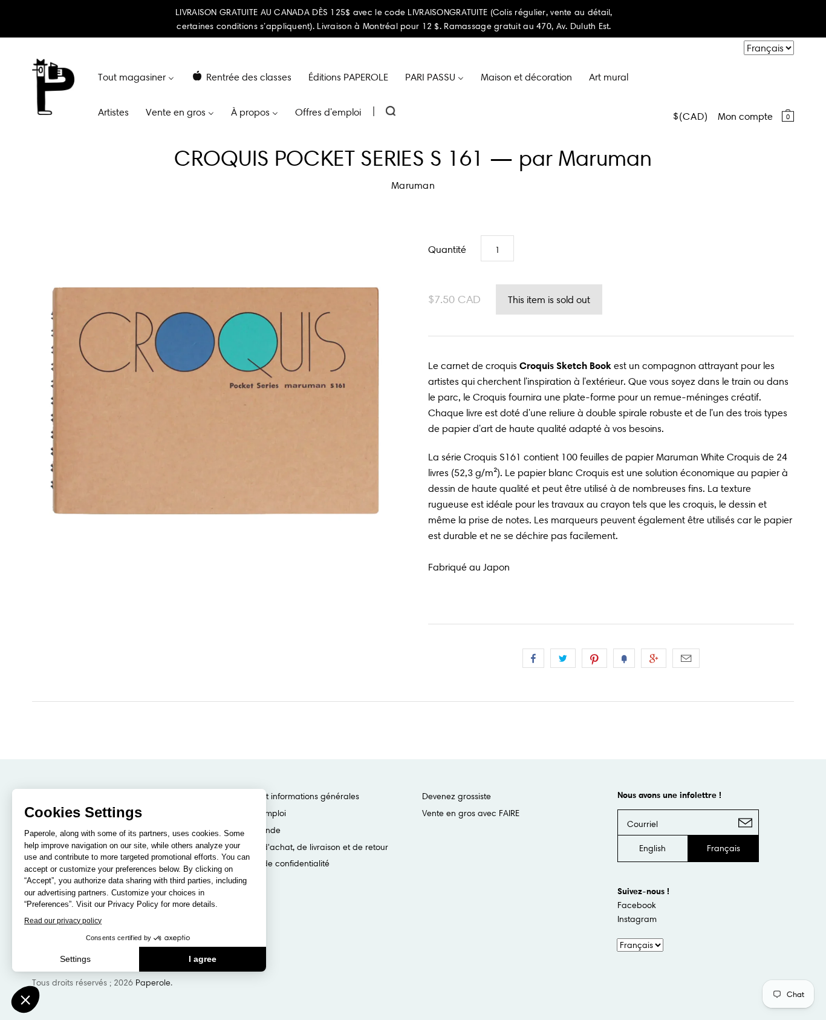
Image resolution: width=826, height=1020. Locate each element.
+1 (653, 658)
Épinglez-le (594, 658)
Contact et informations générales (293, 796)
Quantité (447, 249)
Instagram (637, 919)
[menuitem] (136, 76)
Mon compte (745, 116)
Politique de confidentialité (278, 863)
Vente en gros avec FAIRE (470, 813)
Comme (533, 658)
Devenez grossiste (456, 796)
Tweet (563, 658)
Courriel (686, 658)
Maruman (413, 185)
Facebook (636, 905)
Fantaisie (624, 658)
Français (723, 848)
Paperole (153, 982)
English (652, 848)
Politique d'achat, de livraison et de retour (307, 847)
